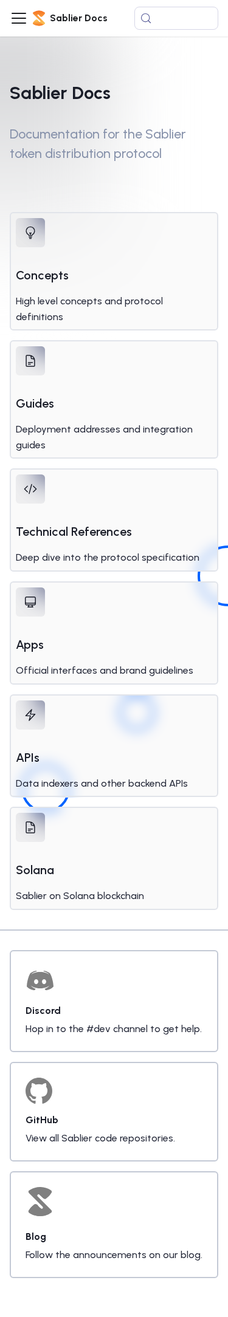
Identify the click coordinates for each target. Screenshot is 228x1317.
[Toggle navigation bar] (19, 18)
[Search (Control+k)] (176, 18)
